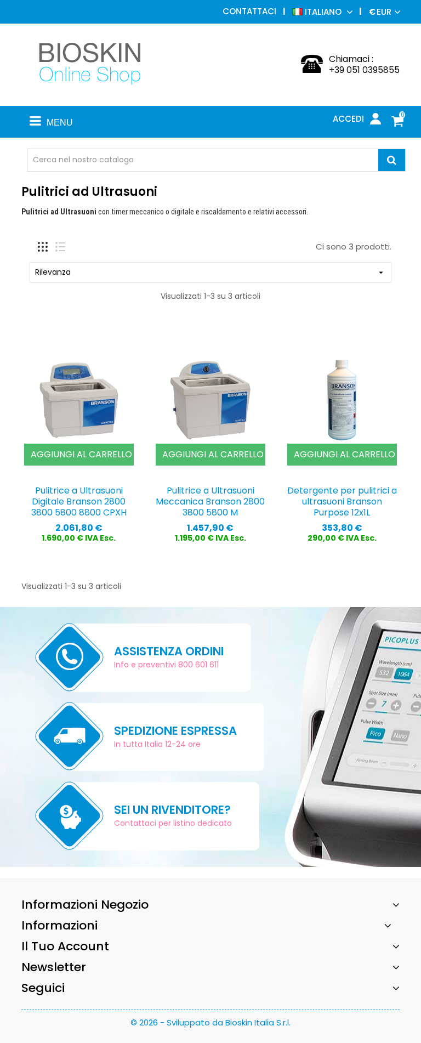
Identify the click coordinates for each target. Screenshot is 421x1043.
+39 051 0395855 (364, 70)
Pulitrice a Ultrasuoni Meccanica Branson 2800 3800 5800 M (210, 501)
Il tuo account (65, 946)
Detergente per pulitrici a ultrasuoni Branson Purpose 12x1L (342, 501)
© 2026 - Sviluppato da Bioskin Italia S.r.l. (210, 1022)
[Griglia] (42, 246)
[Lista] (60, 246)
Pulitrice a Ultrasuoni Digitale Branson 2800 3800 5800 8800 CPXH (79, 501)
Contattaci (249, 11)
